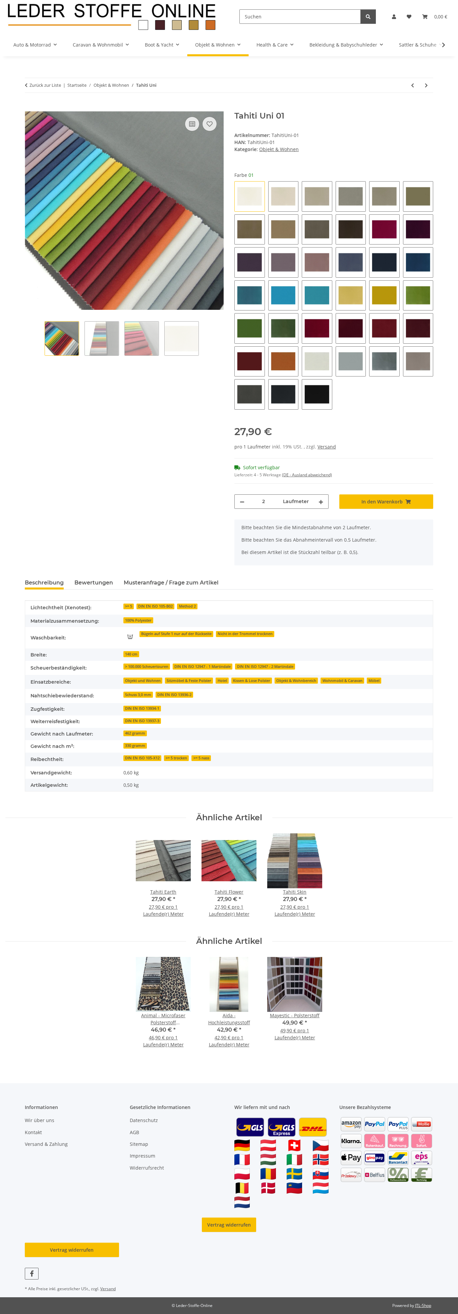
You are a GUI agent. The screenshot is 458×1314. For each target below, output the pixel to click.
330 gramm (135, 745)
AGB (134, 1132)
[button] (394, 16)
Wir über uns (39, 1120)
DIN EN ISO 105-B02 (155, 606)
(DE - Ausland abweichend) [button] (307, 475)
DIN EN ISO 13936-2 (174, 694)
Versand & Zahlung (46, 1144)
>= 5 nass (201, 758)
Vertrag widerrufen (229, 1225)
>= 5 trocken (176, 758)
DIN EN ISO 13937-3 (142, 720)
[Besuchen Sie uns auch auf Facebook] (32, 1274)
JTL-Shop (423, 1305)
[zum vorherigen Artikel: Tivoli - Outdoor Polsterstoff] (412, 85)
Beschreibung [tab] (44, 582)
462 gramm (135, 733)
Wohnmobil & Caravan (342, 680)
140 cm (131, 654)
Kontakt (33, 1132)
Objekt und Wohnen (143, 680)
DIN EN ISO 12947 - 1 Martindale (202, 666)
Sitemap (139, 1144)
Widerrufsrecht (147, 1168)
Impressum (142, 1156)
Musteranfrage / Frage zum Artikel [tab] (171, 582)
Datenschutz (144, 1120)
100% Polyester (138, 620)
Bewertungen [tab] (93, 582)
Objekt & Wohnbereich (296, 680)
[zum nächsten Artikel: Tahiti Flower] (426, 85)
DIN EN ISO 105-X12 (142, 758)
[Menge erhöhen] (320, 501)
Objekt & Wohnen (279, 149)
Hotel (222, 680)
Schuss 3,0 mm (138, 694)
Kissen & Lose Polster (251, 680)
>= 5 (128, 606)
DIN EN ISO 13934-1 (142, 708)
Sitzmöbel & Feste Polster (189, 680)
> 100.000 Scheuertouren (146, 666)
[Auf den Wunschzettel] (209, 124)
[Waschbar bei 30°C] (130, 636)
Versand (327, 446)
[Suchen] (368, 16)
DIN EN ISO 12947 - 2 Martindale (265, 666)
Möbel (374, 680)
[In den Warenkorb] (30, 107)
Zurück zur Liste (45, 85)
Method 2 (187, 606)
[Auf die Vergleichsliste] (192, 124)
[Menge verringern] (242, 501)
